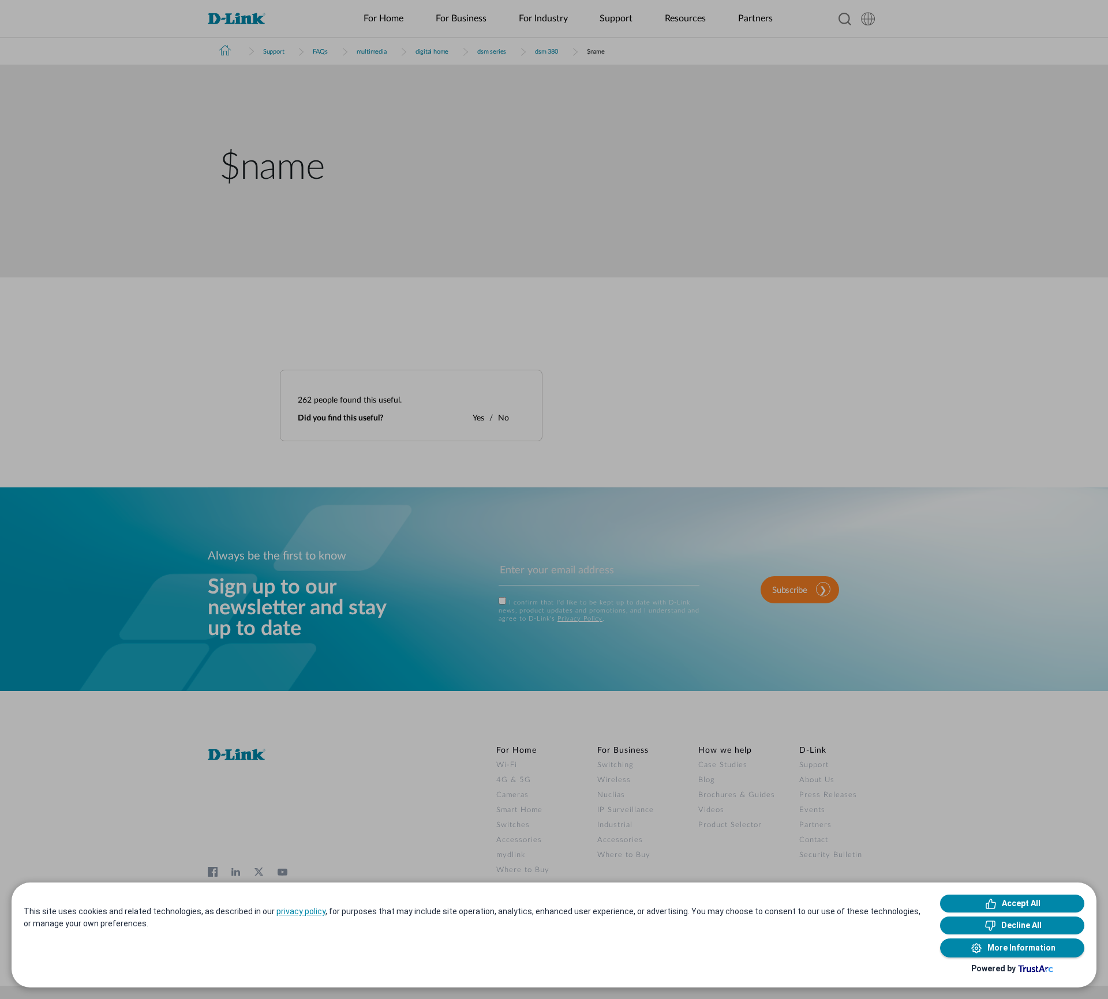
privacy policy (300, 911)
